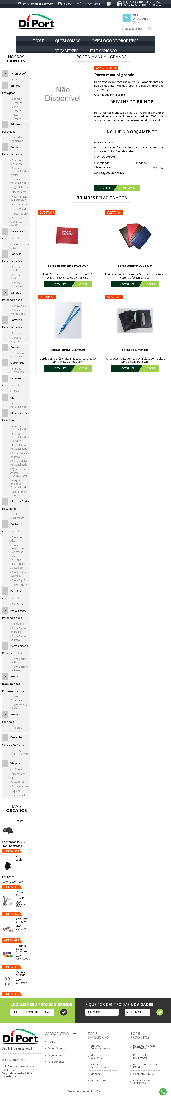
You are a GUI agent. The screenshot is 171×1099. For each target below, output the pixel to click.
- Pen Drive (16, 604)
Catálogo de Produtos (115, 41)
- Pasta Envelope (15, 558)
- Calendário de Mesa (19, 246)
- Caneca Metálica (15, 268)
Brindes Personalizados (101, 1047)
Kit (12, 397)
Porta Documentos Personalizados (13, 684)
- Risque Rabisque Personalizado (19, 484)
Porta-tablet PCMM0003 (140, 1056)
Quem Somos (67, 41)
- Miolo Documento (17, 516)
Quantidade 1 (103, 163)
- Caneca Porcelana (16, 284)
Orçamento (66, 51)
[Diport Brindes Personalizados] (36, 21)
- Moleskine (17, 623)
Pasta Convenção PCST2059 (144, 1047)
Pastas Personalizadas (101, 1065)
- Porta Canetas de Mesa (19, 455)
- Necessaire (17, 774)
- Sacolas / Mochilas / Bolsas (16, 222)
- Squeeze (16, 791)
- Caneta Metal (18, 306)
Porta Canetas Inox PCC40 (145, 1065)
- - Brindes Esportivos (16, 139)
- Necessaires (18, 192)
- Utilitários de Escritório (18, 493)
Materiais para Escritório (100, 1056)
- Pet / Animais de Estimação (18, 198)
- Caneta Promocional (18, 312)
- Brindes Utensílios (16, 161)
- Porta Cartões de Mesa (19, 668)
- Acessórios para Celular (17, 354)
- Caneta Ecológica (16, 108)
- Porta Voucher (19, 786)
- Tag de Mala (18, 795)
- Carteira (15, 333)
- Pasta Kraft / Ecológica (18, 574)
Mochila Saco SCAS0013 (141, 1082)
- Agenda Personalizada (18, 427)
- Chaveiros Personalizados (19, 181)
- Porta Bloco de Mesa (18, 637)
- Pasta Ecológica (16, 116)
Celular (14, 347)
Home (38, 41)
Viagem (15, 763)
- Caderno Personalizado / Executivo (19, 437)
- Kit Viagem (17, 769)
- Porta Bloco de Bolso (18, 630)
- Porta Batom (18, 204)
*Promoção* (18, 73)
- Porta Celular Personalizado (19, 463)
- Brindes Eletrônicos (17, 370)
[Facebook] (109, 4)
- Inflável (15, 391)
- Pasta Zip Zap (19, 580)
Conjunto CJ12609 (144, 1074)
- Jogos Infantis (19, 187)
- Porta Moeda (18, 209)
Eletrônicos (17, 363)
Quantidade (139, 163)
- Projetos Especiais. (16, 729)
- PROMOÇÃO (18, 79)
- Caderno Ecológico (16, 100)
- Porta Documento (17, 698)
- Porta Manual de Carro (19, 706)
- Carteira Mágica (15, 339)
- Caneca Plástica (15, 276)
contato (27, 3)
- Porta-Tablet (18, 585)
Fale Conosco (103, 51)
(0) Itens (140, 19)
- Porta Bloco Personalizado (19, 447)
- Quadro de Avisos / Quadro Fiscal (18, 472)
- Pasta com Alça (17, 539)
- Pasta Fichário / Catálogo (19, 566)
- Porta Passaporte (17, 780)
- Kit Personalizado (19, 405)
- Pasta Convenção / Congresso (17, 548)
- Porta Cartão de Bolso (18, 660)
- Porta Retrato (19, 213)
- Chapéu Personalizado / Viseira (19, 171)
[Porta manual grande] (63, 122)
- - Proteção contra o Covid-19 (19, 754)
